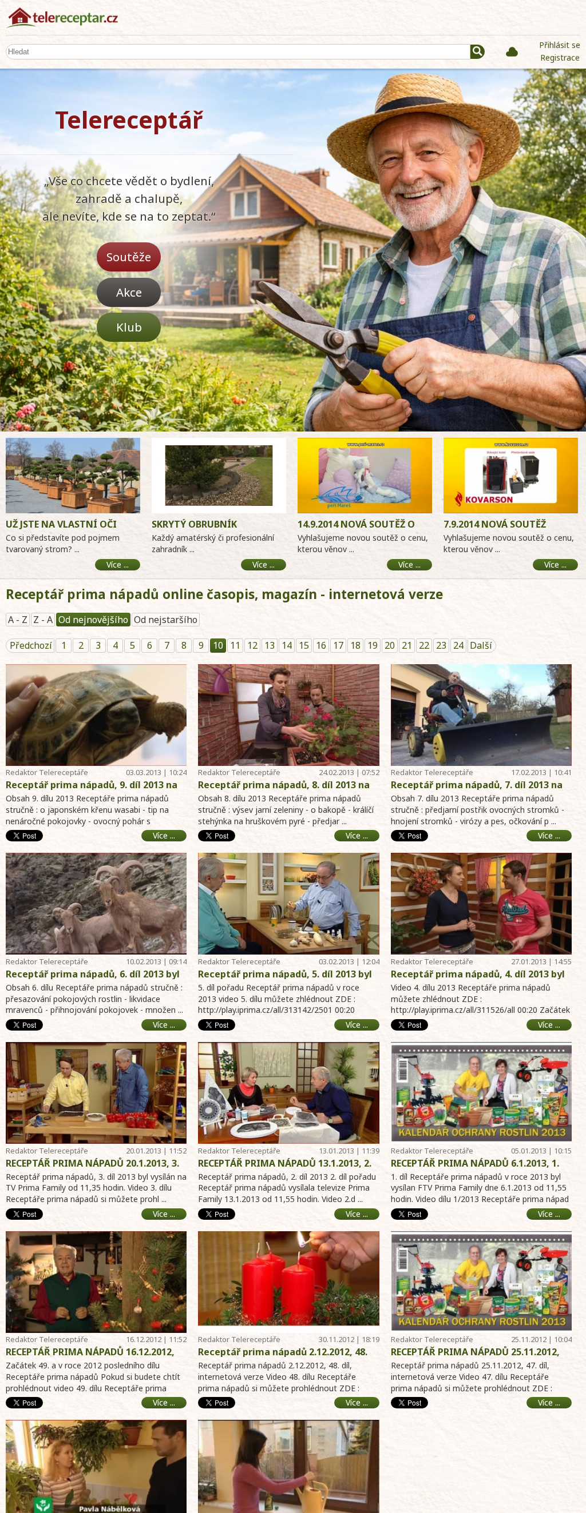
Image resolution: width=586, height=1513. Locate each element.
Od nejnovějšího (93, 619)
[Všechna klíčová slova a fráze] (512, 51)
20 (390, 645)
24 (458, 645)
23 (441, 645)
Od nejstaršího (165, 619)
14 (287, 645)
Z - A (43, 619)
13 (269, 645)
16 (321, 645)
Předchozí (31, 645)
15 (304, 645)
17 (338, 645)
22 (424, 645)
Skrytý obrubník (194, 524)
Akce (129, 292)
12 (252, 645)
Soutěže (128, 257)
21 (407, 645)
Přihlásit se (559, 44)
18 (355, 645)
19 (372, 645)
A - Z (17, 619)
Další (481, 645)
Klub (129, 327)
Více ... (164, 835)
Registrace (560, 57)
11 (235, 645)
